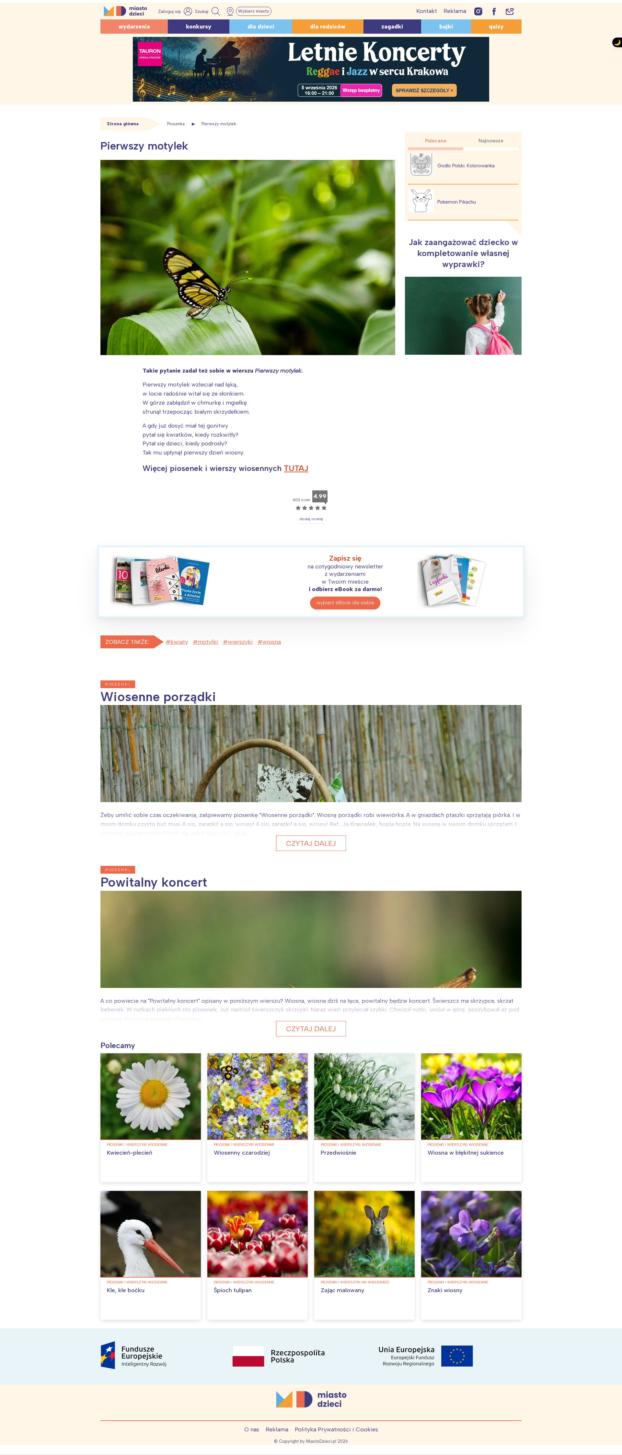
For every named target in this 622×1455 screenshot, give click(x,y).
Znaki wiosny (445, 1290)
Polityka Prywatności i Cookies (336, 1429)
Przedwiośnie (338, 1152)
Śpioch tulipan (233, 1290)
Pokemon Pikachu (456, 202)
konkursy (198, 26)
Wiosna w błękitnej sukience (466, 1152)
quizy (496, 26)
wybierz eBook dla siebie (345, 602)
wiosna (271, 641)
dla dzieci (261, 26)
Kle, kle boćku (125, 1290)
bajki (446, 26)
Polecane (435, 141)
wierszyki (240, 641)
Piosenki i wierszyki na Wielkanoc (355, 1282)
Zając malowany (342, 1290)
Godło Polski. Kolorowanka (466, 166)
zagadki (392, 26)
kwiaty (179, 641)
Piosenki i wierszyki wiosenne (137, 1144)
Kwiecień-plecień (129, 1152)
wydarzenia (134, 26)
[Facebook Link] (494, 11)
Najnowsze (490, 141)
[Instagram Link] (478, 11)
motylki (208, 641)
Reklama (454, 11)
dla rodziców (327, 26)
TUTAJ (296, 468)
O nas (251, 1429)
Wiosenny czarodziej (242, 1152)
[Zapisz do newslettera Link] (509, 11)
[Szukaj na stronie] (208, 11)
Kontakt (426, 11)
